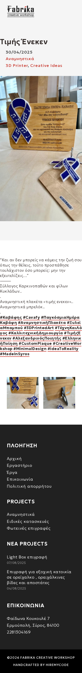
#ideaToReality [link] (63, 348)
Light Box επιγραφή (27, 557)
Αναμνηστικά (20, 58)
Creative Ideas (46, 65)
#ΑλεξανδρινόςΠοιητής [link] (37, 338)
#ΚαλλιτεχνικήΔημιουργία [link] (35, 332)
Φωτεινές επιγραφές (29, 528)
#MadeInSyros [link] (14, 353)
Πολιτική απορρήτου (29, 486)
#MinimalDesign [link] (29, 348)
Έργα (12, 472)
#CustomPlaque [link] (35, 343)
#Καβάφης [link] (11, 317)
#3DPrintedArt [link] (39, 327)
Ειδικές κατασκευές (28, 521)
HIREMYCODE (57, 665)
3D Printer (17, 65)
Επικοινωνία (20, 479)
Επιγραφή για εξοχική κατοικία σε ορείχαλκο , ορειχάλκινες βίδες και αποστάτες (39, 577)
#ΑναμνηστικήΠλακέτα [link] (42, 322)
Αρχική (14, 458)
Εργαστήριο (19, 465)
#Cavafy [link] (31, 317)
